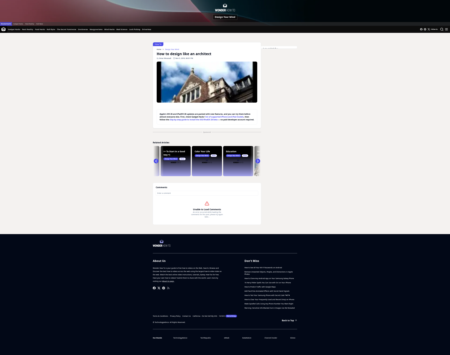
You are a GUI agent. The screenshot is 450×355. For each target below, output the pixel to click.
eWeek (226, 338)
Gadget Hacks (18, 24)
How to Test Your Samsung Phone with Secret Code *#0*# (267, 295)
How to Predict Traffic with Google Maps (260, 287)
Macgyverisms (96, 29)
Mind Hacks (109, 29)
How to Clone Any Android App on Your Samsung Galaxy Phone (269, 278)
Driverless (146, 29)
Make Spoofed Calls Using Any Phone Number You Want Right (268, 304)
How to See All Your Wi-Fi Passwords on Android (263, 267)
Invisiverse (83, 29)
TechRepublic (205, 338)
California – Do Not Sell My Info (205, 316)
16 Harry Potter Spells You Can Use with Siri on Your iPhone (267, 282)
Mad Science (121, 29)
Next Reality (29, 24)
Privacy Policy (175, 316)
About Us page (168, 281)
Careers (227, 316)
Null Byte (39, 24)
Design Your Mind (225, 17)
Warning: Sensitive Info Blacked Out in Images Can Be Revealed (269, 308)
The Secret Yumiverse (66, 29)
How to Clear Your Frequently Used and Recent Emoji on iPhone (269, 299)
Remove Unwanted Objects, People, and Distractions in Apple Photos (268, 273)
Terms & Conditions (160, 316)
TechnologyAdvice (180, 338)
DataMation (246, 338)
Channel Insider (270, 338)
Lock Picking (134, 29)
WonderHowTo (6, 24)
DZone (292, 338)
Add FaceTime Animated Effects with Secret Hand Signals (266, 291)
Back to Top (288, 320)
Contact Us (186, 316)
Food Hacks (40, 29)
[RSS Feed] (168, 288)
